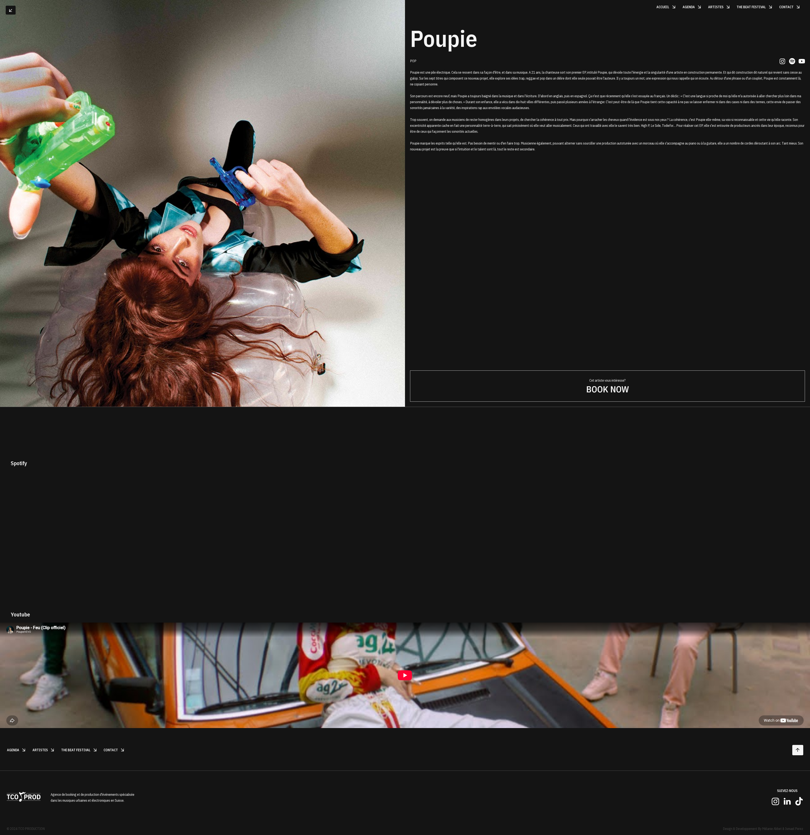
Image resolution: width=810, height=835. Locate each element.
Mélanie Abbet (772, 829)
